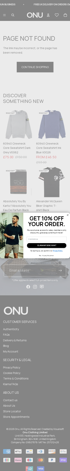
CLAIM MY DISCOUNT (46, 245)
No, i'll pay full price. (46, 255)
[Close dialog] (67, 215)
